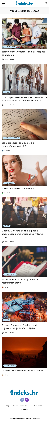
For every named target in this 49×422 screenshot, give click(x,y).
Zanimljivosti (9, 183)
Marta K (7, 287)
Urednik (7, 150)
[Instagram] (27, 400)
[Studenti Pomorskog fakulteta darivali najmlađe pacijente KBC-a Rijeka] (24, 307)
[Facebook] (22, 400)
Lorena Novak (9, 59)
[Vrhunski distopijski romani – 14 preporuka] (24, 352)
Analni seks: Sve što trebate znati (18, 188)
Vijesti (7, 92)
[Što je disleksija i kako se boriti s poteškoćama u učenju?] (24, 124)
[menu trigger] (4, 3)
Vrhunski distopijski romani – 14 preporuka (23, 370)
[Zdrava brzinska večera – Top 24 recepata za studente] (24, 33)
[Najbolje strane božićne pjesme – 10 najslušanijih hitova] (24, 261)
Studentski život (10, 46)
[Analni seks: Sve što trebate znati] (24, 170)
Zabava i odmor (10, 274)
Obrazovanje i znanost (12, 137)
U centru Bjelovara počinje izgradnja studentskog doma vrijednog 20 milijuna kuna (22, 234)
